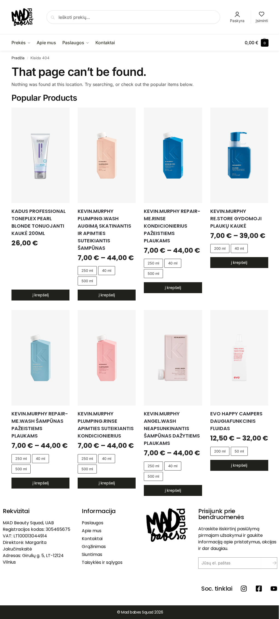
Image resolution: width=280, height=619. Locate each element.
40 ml (106, 270)
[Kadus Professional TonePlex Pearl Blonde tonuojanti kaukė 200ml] (40, 155)
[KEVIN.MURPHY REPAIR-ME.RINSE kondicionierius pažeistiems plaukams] (173, 155)
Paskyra (237, 20)
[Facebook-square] (258, 588)
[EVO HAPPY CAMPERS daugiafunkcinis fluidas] (239, 358)
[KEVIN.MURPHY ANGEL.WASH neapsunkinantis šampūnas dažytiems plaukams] (173, 358)
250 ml (87, 270)
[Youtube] (273, 588)
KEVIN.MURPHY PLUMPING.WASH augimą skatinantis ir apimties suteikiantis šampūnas (104, 229)
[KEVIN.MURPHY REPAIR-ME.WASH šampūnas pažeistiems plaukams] (40, 358)
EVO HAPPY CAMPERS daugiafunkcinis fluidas (236, 421)
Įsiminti (262, 20)
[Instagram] (243, 588)
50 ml (239, 451)
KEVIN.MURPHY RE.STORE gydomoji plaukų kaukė (236, 218)
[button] (257, 42)
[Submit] (270, 563)
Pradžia (18, 58)
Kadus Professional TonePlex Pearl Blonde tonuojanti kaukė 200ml (38, 222)
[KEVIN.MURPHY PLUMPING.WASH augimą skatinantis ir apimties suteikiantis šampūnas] (107, 155)
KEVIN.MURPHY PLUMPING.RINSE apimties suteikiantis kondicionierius (106, 424)
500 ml (87, 281)
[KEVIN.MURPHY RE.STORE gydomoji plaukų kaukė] (239, 155)
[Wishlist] (61, 116)
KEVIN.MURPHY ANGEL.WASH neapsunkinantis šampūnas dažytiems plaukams (172, 428)
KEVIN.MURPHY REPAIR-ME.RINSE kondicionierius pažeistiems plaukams (172, 226)
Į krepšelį (107, 295)
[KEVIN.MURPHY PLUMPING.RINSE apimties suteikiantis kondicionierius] (107, 358)
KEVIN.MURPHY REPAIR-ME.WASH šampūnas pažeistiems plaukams (39, 424)
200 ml (220, 248)
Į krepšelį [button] (41, 295)
